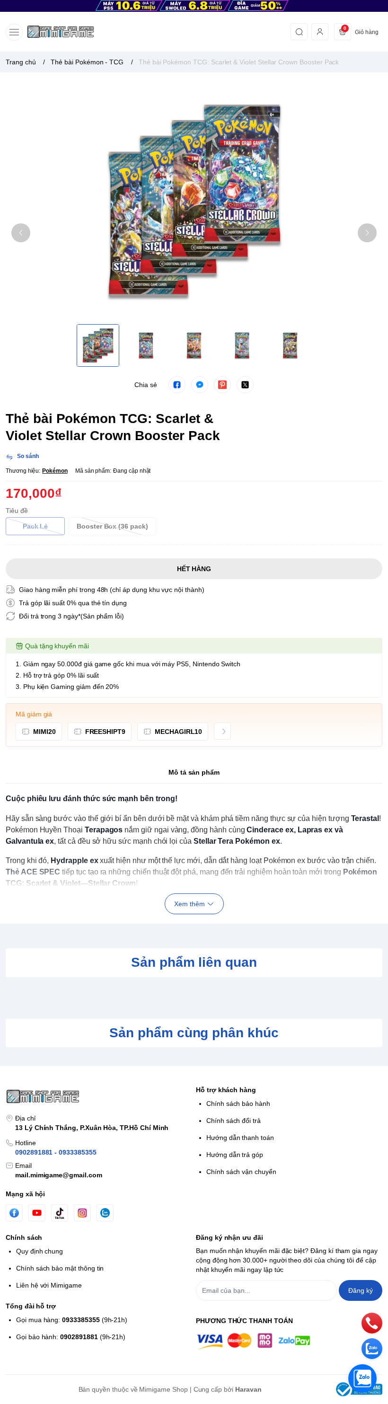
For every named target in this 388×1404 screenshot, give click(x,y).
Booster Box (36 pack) (112, 526)
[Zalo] (105, 1213)
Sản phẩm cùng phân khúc (194, 1032)
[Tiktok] (59, 1213)
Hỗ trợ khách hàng (226, 1090)
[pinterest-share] (222, 384)
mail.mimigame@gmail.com (58, 1175)
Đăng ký (360, 1290)
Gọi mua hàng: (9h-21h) (71, 1320)
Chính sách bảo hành (238, 1103)
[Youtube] (37, 1213)
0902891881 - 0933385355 (56, 1152)
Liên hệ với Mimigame (49, 1285)
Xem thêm (189, 904)
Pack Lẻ (35, 526)
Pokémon (55, 471)
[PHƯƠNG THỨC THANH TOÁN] (289, 1341)
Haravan (248, 1389)
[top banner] (194, 6)
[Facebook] (14, 1213)
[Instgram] (82, 1213)
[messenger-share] (199, 384)
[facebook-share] (176, 384)
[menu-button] (14, 32)
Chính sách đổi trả (233, 1120)
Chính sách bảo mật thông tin (60, 1268)
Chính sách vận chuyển (241, 1171)
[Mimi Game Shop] (60, 31)
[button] (20, 232)
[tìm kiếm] (299, 31)
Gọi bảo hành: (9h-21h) (70, 1337)
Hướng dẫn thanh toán (240, 1137)
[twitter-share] (245, 384)
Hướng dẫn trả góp (234, 1154)
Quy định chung (39, 1251)
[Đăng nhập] (319, 31)
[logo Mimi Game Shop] (99, 1096)
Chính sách (24, 1237)
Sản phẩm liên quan (194, 962)
